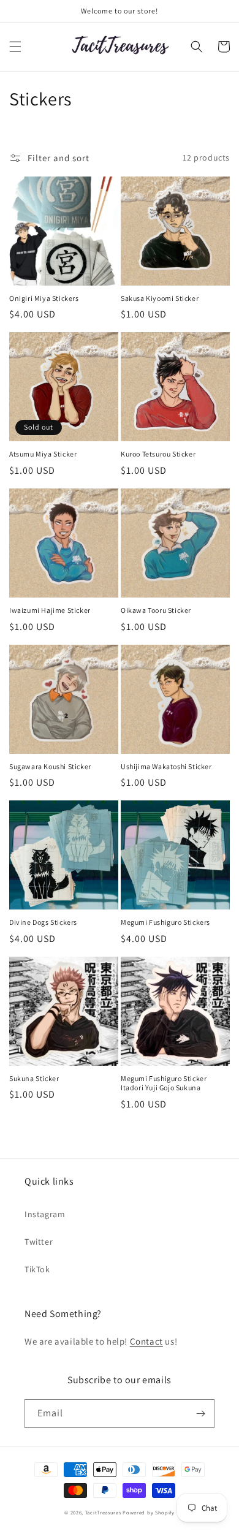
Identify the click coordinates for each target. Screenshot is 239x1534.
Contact (146, 1341)
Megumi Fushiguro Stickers (165, 922)
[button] (15, 46)
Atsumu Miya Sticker (43, 453)
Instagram (45, 1214)
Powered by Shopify (149, 1512)
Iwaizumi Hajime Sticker (50, 610)
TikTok (37, 1269)
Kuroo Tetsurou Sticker (158, 453)
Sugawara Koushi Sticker (50, 766)
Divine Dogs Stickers (43, 922)
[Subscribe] (200, 1413)
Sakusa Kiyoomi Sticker (160, 298)
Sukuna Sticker (34, 1078)
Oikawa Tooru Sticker (156, 610)
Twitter (39, 1241)
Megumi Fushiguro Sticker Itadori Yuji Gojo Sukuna (164, 1083)
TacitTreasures (103, 1512)
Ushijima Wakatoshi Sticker (166, 766)
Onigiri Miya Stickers (44, 298)
